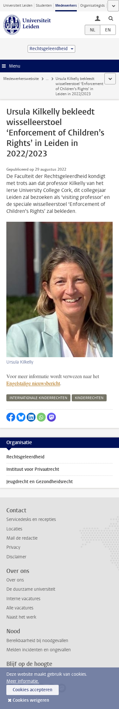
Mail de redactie (21, 538)
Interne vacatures (23, 599)
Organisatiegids (92, 5)
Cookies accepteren (32, 690)
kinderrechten (89, 398)
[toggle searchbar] (111, 18)
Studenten (44, 5)
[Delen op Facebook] (10, 417)
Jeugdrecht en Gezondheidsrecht (39, 482)
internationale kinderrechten (38, 398)
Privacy (13, 547)
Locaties (14, 529)
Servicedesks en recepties (31, 519)
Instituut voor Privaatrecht (32, 469)
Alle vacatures (19, 608)
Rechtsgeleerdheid (25, 457)
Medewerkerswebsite (21, 78)
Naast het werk (21, 617)
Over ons (15, 580)
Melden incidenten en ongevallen (38, 650)
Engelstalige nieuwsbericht (33, 383)
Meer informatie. (22, 681)
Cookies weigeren (31, 700)
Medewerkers (66, 5)
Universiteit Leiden (17, 5)
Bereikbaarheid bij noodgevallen (37, 641)
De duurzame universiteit (30, 589)
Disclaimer (16, 557)
